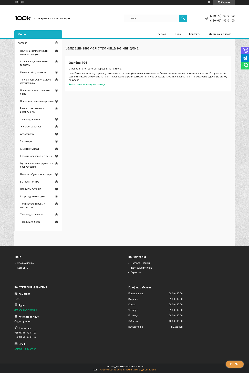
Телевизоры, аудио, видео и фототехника (35, 81)
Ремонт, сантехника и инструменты (32, 110)
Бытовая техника (29, 181)
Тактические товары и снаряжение (32, 205)
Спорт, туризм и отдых (32, 196)
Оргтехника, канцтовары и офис (35, 92)
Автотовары (27, 134)
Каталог (22, 43)
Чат (237, 364)
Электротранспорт (30, 126)
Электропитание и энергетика (37, 101)
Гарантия (136, 272)
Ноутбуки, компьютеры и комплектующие (34, 52)
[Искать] (183, 18)
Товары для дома (30, 119)
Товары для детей (30, 221)
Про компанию (25, 263)
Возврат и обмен (140, 263)
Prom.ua (139, 367)
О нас (177, 34)
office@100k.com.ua (25, 349)
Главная (161, 34)
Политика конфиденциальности (141, 370)
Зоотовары (26, 141)
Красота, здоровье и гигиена (36, 156)
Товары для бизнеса (31, 214)
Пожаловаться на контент (111, 370)
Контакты (195, 34)
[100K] (22, 18)
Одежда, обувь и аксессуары (36, 174)
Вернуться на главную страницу (87, 84)
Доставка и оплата (220, 34)
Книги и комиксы (29, 148)
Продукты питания (30, 189)
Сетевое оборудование (33, 72)
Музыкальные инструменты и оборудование (36, 165)
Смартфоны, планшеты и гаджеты (34, 63)
